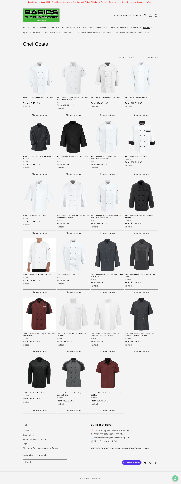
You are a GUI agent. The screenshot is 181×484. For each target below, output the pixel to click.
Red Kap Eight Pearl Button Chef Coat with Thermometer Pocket (106, 217)
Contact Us (27, 431)
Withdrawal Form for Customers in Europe (40, 448)
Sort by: (121, 57)
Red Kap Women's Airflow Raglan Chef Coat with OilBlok (72, 394)
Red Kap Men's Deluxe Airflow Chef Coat (39, 393)
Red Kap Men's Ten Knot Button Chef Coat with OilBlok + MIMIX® (105, 335)
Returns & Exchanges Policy (34, 439)
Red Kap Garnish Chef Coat (136, 156)
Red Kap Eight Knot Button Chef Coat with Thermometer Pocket (106, 158)
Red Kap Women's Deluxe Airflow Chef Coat (140, 276)
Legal (25, 444)
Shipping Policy (29, 435)
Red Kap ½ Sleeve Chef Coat (34, 215)
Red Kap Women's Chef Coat (68, 275)
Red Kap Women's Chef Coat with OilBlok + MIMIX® (107, 276)
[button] (25, 27)
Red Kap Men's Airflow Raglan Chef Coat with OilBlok (39, 335)
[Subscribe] (64, 462)
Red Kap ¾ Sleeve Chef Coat (136, 97)
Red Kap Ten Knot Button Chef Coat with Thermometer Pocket (73, 217)
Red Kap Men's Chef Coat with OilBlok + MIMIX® (73, 335)
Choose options (39, 115)
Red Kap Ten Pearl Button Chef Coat (105, 97)
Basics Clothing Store (93, 478)
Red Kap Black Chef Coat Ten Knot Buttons (139, 217)
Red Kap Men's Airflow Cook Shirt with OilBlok (106, 394)
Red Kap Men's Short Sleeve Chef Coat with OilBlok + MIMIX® (72, 98)
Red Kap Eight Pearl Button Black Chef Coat (72, 158)
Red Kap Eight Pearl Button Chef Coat (38, 97)
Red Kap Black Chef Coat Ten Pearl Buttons (37, 158)
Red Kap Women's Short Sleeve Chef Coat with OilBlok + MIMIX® (139, 335)
